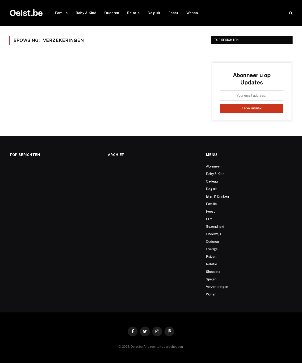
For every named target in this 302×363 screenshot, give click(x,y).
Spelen (211, 279)
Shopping (213, 272)
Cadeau (212, 181)
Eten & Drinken (217, 196)
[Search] (290, 13)
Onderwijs (213, 234)
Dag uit (154, 13)
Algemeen (214, 166)
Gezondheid (215, 226)
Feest (173, 13)
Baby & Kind (86, 13)
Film (209, 219)
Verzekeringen (217, 287)
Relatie (133, 13)
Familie (61, 13)
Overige (212, 249)
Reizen (211, 257)
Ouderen (111, 13)
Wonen (192, 13)
